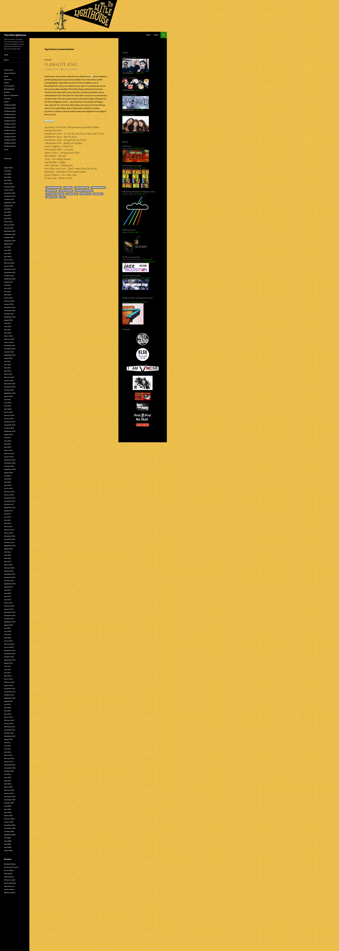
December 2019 (9, 422)
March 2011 (8, 755)
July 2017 (7, 514)
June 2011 (7, 746)
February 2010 (9, 790)
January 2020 (9, 419)
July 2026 (7, 171)
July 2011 (7, 742)
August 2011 (8, 739)
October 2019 (9, 428)
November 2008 (9, 828)
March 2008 (8, 850)
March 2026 (8, 183)
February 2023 (9, 301)
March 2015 (8, 603)
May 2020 (7, 406)
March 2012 (8, 717)
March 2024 (8, 260)
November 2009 (9, 800)
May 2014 (7, 634)
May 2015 (7, 596)
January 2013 (9, 685)
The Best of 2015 (10, 127)
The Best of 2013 (10, 121)
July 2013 (7, 666)
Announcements (9, 73)
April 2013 (7, 676)
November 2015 (9, 577)
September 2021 (9, 355)
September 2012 (9, 698)
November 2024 (9, 234)
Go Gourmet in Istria (11, 867)
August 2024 (8, 244)
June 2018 (7, 479)
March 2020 (8, 412)
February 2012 (9, 720)
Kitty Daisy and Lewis (55, 194)
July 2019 (7, 438)
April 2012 (7, 714)
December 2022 (9, 307)
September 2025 (9, 203)
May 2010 (7, 781)
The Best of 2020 (10, 143)
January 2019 (9, 457)
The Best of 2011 (10, 114)
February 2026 (9, 187)
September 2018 (9, 469)
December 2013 (9, 650)
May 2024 (7, 253)
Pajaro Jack (85, 194)
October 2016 (9, 542)
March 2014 (8, 641)
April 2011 (7, 752)
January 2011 (9, 762)
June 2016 (7, 555)
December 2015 (9, 574)
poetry (6, 102)
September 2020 (9, 393)
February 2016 (9, 568)
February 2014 (9, 644)
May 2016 (7, 558)
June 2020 (7, 403)
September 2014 (9, 622)
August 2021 (8, 358)
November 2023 (9, 272)
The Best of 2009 (10, 108)
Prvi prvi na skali (9, 880)
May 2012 (7, 711)
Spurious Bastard (10, 883)
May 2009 (7, 809)
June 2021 (7, 365)
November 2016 (9, 539)
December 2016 (9, 536)
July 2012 (7, 704)
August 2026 (8, 168)
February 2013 (9, 682)
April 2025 (7, 218)
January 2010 (9, 793)
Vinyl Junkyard (9, 86)
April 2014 (7, 638)
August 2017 (8, 511)
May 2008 (7, 844)
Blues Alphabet (9, 89)
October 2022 (9, 314)
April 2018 (7, 485)
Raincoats (98, 194)
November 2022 (9, 311)
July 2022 (7, 323)
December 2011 (9, 727)
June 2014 (7, 631)
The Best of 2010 (10, 111)
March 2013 (8, 679)
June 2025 (7, 212)
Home (148, 35)
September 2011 (9, 736)
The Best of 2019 (10, 140)
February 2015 (9, 606)
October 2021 (9, 352)
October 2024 (9, 237)
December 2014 (9, 612)
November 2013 (9, 654)
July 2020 (7, 399)
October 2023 (9, 276)
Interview (7, 99)
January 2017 (9, 533)
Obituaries (7, 79)
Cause (6, 149)
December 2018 (9, 460)
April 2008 (7, 847)
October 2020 (9, 390)
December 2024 (9, 231)
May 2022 (7, 330)
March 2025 (8, 222)
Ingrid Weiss (51, 190)
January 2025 (9, 228)
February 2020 (9, 415)
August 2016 (8, 549)
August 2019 (8, 434)
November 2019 (9, 425)
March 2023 (8, 298)
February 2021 (9, 377)
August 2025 (8, 206)
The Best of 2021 (10, 146)
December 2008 (9, 825)
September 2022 (9, 317)
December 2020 (9, 384)
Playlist (48, 60)
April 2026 (7, 180)
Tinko (62, 197)
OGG (137, 73)
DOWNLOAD (138, 148)
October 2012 (9, 695)
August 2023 (8, 282)
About (156, 35)
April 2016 (7, 561)
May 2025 (7, 215)
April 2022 (7, 333)
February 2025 (9, 225)
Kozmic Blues (8, 870)
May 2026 (7, 177)
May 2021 (7, 368)
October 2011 (9, 733)
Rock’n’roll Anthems (11, 95)
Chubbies (68, 187)
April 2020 (7, 409)
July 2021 (7, 361)
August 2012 (8, 701)
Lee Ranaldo (72, 194)
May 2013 (7, 673)
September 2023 (9, 279)
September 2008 (9, 835)
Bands (6, 76)
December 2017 (9, 498)
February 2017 (9, 530)
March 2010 (8, 787)
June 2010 (7, 777)
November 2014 (9, 615)
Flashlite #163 (60, 64)
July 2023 (7, 285)
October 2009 (9, 803)
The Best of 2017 (10, 133)
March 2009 (8, 816)
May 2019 (7, 444)
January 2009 (9, 822)
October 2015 (9, 581)
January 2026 (9, 190)
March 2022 (8, 336)
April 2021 (7, 371)
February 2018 (9, 492)
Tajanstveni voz (9, 886)
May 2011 (7, 749)
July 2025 (7, 209)
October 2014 (9, 619)
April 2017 (7, 523)
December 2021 (9, 345)
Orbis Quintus (9, 877)
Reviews (7, 92)
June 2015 (7, 593)
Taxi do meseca (9, 889)
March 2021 (8, 374)
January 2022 (9, 342)
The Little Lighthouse (15, 34)
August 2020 (8, 396)
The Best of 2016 (10, 130)
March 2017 (8, 527)
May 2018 (7, 482)
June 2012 (7, 708)
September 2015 (9, 584)
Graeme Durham (98, 187)
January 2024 (9, 266)
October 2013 (9, 657)
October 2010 (9, 771)
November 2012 (9, 692)
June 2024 (7, 250)
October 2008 (9, 831)
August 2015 (8, 587)
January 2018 (9, 495)
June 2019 (7, 441)
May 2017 (7, 520)
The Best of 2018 (10, 137)
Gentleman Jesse (81, 187)
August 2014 (8, 625)
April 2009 (7, 812)
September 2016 (9, 546)
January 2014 (9, 647)
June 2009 (7, 806)
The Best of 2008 (10, 105)
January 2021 (9, 380)
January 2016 (9, 571)
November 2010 (9, 768)
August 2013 (8, 663)
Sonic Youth (52, 197)
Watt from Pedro (9, 893)
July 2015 (7, 590)
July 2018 (7, 476)
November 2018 (9, 463)
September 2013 (9, 660)
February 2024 (9, 263)
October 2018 (9, 466)
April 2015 (7, 600)
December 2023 (9, 269)
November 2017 (9, 501)
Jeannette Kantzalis (84, 190)
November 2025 (9, 196)
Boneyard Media (9, 864)
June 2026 (7, 174)
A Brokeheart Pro (54, 187)
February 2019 (9, 453)
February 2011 (9, 758)
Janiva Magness (66, 190)
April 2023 (7, 295)
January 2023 (9, 304)
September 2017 (9, 507)
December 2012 (9, 688)
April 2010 (7, 784)
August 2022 (8, 320)
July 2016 (7, 552)
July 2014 (7, 628)
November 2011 (9, 730)
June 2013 (7, 669)
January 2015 (9, 609)
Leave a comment (70, 69)
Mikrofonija (8, 874)
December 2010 (9, 765)
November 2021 (9, 349)
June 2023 (7, 288)
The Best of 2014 (10, 124)
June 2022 (7, 326)
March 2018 (8, 488)
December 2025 (9, 193)
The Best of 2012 (10, 118)
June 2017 (7, 517)
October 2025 (9, 199)
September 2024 (9, 241)
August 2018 (8, 473)
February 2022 (9, 339)
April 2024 (7, 257)
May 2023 (7, 291)
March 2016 (8, 565)
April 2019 (7, 447)
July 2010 (7, 774)
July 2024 (7, 247)
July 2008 (7, 838)
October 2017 (9, 504)
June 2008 (7, 841)
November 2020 (9, 387)
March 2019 (8, 450)
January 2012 (9, 723)
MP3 (142, 73)
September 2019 (9, 431)
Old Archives (8, 70)
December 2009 (9, 796)
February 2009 (9, 819)
